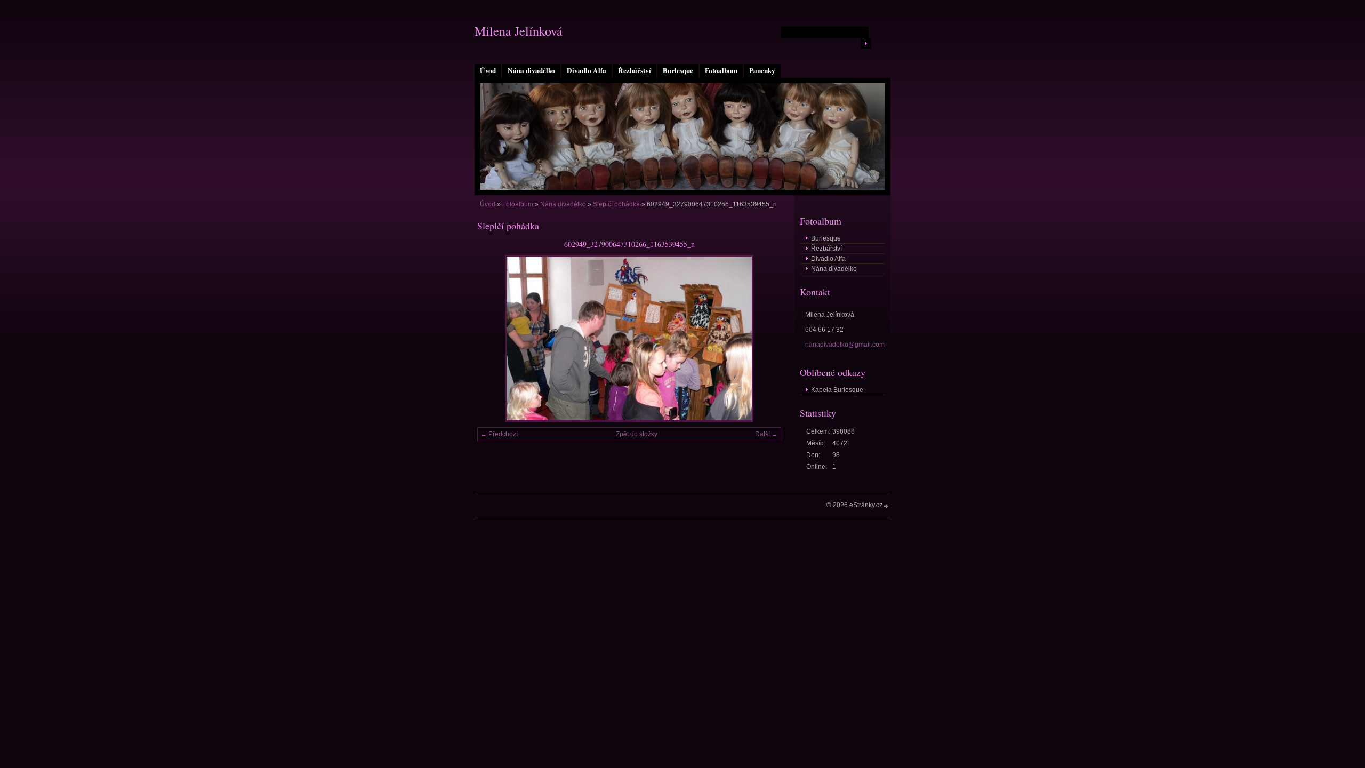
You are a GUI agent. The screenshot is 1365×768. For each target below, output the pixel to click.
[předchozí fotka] (495, 338)
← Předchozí (499, 434)
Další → (766, 434)
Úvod (488, 70)
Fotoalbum (721, 70)
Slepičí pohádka (616, 204)
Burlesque (678, 70)
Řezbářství (634, 70)
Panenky (762, 70)
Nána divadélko (531, 70)
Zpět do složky (636, 434)
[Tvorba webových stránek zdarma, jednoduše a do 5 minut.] (886, 505)
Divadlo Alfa (586, 70)
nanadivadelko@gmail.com (845, 344)
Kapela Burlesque (837, 390)
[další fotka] (764, 338)
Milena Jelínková (519, 30)
